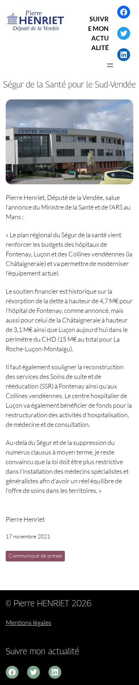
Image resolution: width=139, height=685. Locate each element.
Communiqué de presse (35, 555)
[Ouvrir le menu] (110, 65)
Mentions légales (28, 622)
